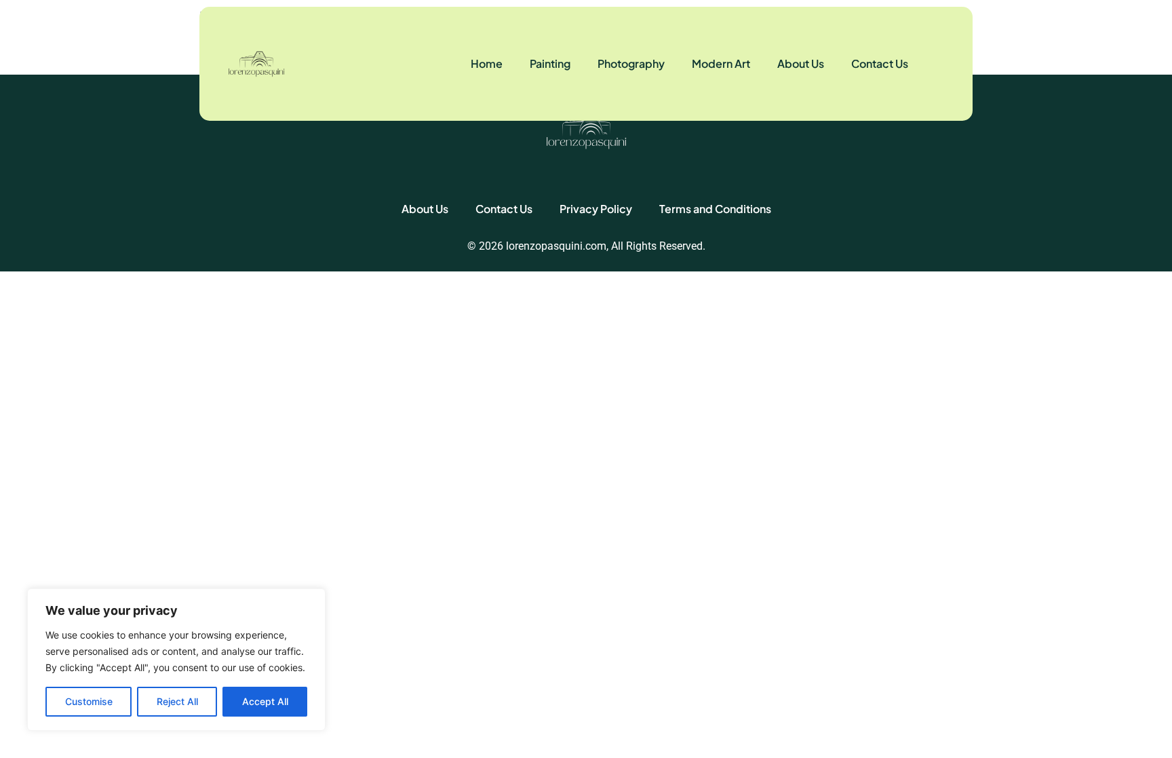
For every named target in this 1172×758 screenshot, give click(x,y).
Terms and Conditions (715, 209)
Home (487, 63)
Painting (550, 63)
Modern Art (721, 63)
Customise (89, 701)
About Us (800, 63)
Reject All (177, 701)
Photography (631, 63)
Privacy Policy (596, 209)
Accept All (265, 701)
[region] (176, 659)
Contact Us (879, 63)
